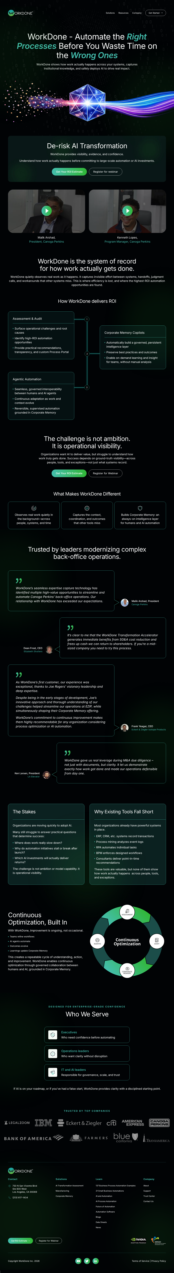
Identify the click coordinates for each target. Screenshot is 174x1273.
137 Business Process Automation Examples (116, 1185)
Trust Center (149, 1196)
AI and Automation (104, 1196)
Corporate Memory (64, 1196)
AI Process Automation (106, 1201)
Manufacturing (62, 1191)
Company (137, 13)
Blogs (98, 1217)
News (98, 1227)
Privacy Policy (158, 1261)
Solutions (110, 13)
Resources (123, 13)
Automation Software (105, 1212)
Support (147, 1191)
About (146, 1185)
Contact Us (148, 1201)
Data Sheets (101, 1222)
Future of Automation (105, 1206)
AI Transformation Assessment (69, 1185)
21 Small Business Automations (110, 1191)
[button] (47, 211)
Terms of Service (140, 1261)
